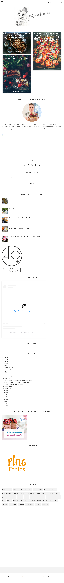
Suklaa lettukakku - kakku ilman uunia (17, 57)
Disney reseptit (37, 489)
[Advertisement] (32, 521)
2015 (5, 401)
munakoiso (33, 497)
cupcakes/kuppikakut (33, 493)
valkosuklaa (30, 504)
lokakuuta (7, 369)
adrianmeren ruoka (19, 493)
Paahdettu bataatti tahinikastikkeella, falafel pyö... (17, 382)
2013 (5, 405)
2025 (5, 359)
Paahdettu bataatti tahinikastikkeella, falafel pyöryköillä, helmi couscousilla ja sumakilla (47, 37)
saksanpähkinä (36, 500)
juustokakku (12, 497)
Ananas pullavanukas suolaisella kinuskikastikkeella (17, 35)
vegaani (38, 504)
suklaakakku (53, 500)
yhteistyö (45, 504)
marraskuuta (8, 367)
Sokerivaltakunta (14, 576)
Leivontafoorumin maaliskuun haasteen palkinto (28, 236)
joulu (58, 493)
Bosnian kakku (7, 489)
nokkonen (50, 497)
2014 (5, 403)
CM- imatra (28, 489)
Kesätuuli (12, 208)
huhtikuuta (8, 378)
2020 (5, 392)
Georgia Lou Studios (42, 576)
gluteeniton (50, 493)
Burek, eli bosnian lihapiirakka (21, 217)
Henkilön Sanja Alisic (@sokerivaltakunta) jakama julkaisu (24, 332)
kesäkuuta (8, 375)
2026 (5, 357)
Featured (47, 489)
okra (4, 500)
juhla (4, 497)
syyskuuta (7, 371)
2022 (5, 365)
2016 (5, 400)
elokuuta (7, 373)
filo (43, 493)
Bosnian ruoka (18, 489)
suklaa (45, 500)
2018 (5, 396)
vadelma (21, 504)
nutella (57, 497)
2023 (5, 363)
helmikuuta (8, 386)
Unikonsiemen (6, 493)
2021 (5, 390)
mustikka (42, 497)
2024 (5, 361)
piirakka (27, 500)
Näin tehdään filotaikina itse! (20, 199)
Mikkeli (54, 489)
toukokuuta (8, 376)
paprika (15, 500)
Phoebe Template (24, 576)
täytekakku (13, 504)
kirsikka (20, 497)
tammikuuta (8, 388)
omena (9, 500)
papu (21, 500)
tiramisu (5, 504)
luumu (26, 497)
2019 (5, 394)
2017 (5, 398)
